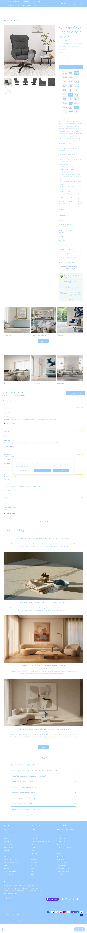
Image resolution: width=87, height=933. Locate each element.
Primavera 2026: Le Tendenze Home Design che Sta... (43, 729)
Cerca (59, 853)
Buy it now (70, 67)
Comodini (33, 847)
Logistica (59, 844)
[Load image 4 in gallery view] (34, 82)
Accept (42, 470)
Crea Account (61, 859)
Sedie (32, 868)
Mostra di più (43, 521)
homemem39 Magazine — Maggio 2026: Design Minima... (43, 538)
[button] (17, 2)
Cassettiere (8, 335)
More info (71, 299)
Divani (6, 383)
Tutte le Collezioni (9, 832)
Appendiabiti (35, 383)
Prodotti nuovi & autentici (64, 847)
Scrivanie (33, 865)
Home (6, 829)
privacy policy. (14, 893)
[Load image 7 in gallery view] (8, 91)
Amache (33, 829)
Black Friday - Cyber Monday (65, 829)
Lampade (60, 383)
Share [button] (62, 209)
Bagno (32, 832)
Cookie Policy (8, 856)
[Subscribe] (33, 899)
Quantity (61, 52)
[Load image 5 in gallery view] (43, 82)
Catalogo (7, 850)
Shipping (68, 43)
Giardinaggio (8, 844)
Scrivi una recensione (75, 393)
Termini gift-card (9, 874)
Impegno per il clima (63, 868)
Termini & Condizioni (10, 871)
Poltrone (60, 335)
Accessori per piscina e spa (40, 335)
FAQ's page (60, 874)
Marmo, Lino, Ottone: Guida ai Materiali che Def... (43, 602)
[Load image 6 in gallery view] (51, 82)
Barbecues (34, 835)
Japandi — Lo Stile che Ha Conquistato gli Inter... (44, 665)
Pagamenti (60, 835)
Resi (5, 865)
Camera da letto (35, 838)
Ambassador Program (63, 871)
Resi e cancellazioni (62, 862)
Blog (5, 838)
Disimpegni (34, 853)
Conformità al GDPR (10, 859)
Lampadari (34, 859)
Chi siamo (7, 835)
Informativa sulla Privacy (11, 862)
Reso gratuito (61, 841)
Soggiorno (34, 871)
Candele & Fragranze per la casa (40, 841)
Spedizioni (7, 868)
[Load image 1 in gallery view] (8, 82)
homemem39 (11, 920)
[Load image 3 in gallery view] (25, 82)
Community (60, 832)
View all (43, 341)
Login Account (61, 856)
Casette (33, 844)
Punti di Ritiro (61, 838)
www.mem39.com (62, 865)
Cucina (33, 850)
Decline (61, 470)
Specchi (33, 874)
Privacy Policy (24, 466)
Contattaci (7, 841)
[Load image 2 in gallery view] (17, 82)
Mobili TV (33, 862)
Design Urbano (8, 847)
